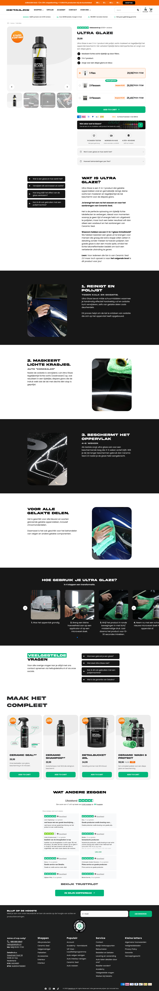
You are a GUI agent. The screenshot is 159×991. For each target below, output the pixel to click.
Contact (99, 942)
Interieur (41, 963)
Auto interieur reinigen (76, 959)
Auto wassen (72, 965)
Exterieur (13, 23)
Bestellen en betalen (105, 952)
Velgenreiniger (44, 949)
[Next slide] (67, 87)
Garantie (129, 952)
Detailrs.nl (71, 988)
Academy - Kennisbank (77, 945)
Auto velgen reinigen (76, 955)
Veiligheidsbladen (133, 945)
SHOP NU (129, 3)
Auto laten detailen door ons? (106, 960)
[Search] (138, 10)
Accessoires (43, 956)
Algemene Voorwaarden (135, 942)
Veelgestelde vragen (105, 972)
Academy (100, 969)
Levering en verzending (106, 956)
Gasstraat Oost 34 (15, 955)
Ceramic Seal (43, 945)
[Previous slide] (12, 87)
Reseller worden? (103, 965)
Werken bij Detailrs (104, 976)
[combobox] (128, 10)
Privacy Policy (131, 949)
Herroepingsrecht (132, 956)
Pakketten (42, 952)
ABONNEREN (140, 914)
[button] (38, 10)
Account (70, 942)
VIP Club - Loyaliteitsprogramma (76, 950)
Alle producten (44, 942)
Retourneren (101, 949)
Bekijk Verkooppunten (105, 945)
